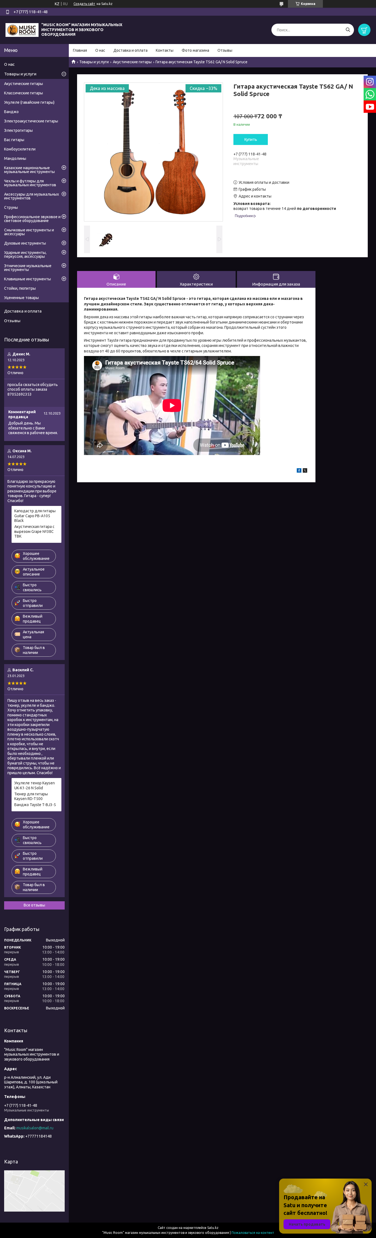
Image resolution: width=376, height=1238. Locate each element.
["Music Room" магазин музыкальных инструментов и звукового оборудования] (22, 29)
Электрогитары (18, 130)
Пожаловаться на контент (252, 1232)
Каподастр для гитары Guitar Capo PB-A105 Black (35, 516)
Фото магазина (195, 50)
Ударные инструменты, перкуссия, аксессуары (25, 254)
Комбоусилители (20, 149)
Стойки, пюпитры (20, 288)
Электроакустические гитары (31, 121)
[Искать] (348, 30)
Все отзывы (34, 905)
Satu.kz (213, 1227)
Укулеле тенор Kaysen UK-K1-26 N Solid (34, 785)
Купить (250, 139)
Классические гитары (23, 93)
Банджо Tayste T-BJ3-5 (35, 804)
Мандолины (15, 158)
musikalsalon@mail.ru (34, 1128)
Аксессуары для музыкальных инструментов (31, 196)
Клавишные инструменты (27, 279)
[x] (305, 471)
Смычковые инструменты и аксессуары (29, 232)
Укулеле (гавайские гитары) (29, 102)
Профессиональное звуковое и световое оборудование (32, 219)
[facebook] (299, 471)
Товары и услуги (94, 62)
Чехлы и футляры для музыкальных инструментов (30, 183)
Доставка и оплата (130, 50)
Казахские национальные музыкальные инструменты (29, 170)
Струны (11, 207)
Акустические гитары (132, 62)
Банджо (11, 111)
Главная (80, 50)
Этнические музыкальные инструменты (27, 268)
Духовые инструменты (25, 243)
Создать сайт (84, 4)
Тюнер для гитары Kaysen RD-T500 (31, 796)
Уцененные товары (21, 297)
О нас (100, 50)
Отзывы (224, 50)
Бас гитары (14, 140)
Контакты (164, 50)
